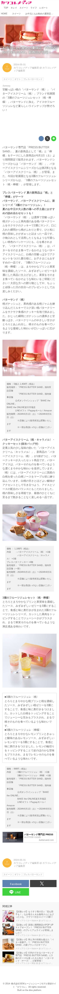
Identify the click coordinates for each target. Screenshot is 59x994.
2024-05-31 (20, 64)
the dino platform (33, 990)
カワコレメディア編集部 (26, 67)
